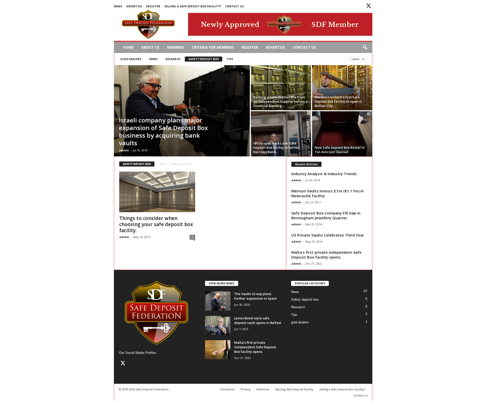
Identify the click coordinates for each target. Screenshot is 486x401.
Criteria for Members (213, 47)
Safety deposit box (203, 59)
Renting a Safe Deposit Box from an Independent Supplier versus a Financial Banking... (280, 101)
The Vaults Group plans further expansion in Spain (255, 296)
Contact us (234, 6)
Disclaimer (227, 389)
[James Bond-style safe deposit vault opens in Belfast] (217, 325)
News (118, 6)
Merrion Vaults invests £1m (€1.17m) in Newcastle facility (327, 193)
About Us (150, 47)
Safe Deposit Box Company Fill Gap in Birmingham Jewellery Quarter (325, 215)
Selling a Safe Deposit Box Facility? (192, 6)
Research (173, 59)
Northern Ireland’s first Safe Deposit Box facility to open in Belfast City (338, 101)
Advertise (134, 6)
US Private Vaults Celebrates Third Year (327, 235)
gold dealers (130, 59)
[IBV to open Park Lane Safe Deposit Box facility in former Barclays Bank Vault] (281, 133)
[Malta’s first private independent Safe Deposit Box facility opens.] (217, 349)
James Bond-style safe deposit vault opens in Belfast (257, 320)
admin (124, 150)
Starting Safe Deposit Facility (294, 389)
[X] (369, 6)
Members (175, 47)
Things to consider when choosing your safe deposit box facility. (156, 224)
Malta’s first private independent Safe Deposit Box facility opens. (326, 255)
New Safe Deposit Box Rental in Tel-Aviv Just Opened (339, 149)
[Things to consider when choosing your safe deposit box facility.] (157, 192)
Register (153, 6)
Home (128, 47)
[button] (364, 47)
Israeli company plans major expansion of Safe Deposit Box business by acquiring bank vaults (163, 131)
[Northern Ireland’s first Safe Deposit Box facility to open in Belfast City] (342, 87)
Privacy (246, 389)
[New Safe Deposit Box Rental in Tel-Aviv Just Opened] (342, 133)
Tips (230, 59)
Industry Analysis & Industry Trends (324, 173)
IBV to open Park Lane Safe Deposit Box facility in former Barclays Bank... (276, 147)
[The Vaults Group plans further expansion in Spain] (217, 301)
